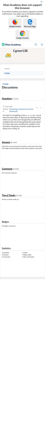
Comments (7, 169)
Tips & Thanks (8, 195)
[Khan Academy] (10, 44)
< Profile (5, 84)
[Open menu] (42, 44)
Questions (7, 99)
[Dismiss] (41, 2)
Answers (6, 142)
